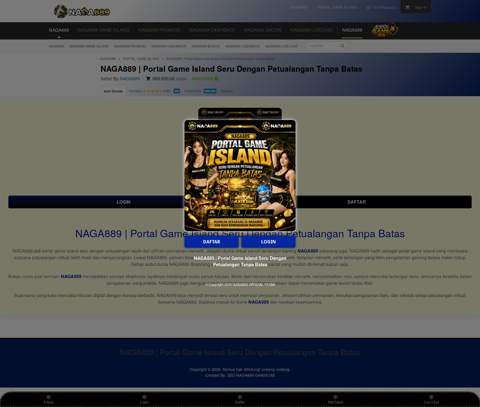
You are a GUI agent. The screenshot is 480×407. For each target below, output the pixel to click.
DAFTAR (211, 242)
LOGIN (268, 242)
